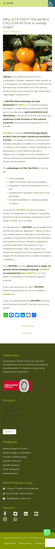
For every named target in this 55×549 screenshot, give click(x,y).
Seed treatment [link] (10, 473)
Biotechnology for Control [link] (15, 448)
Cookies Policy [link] (41, 543)
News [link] (6, 32)
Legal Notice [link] (10, 543)
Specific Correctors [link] (12, 461)
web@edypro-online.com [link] (18, 498)
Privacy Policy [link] (25, 543)
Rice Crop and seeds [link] (13, 414)
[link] (51, 3)
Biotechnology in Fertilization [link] (17, 453)
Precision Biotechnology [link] (15, 457)
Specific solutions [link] (11, 422)
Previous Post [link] (27, 326)
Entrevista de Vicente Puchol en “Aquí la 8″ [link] (23, 361)
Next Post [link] (27, 333)
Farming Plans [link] (10, 411)
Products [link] (7, 407)
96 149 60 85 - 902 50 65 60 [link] (19, 493)
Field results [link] (9, 418)
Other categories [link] (11, 469)
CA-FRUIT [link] (45, 269)
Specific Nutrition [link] (11, 465)
